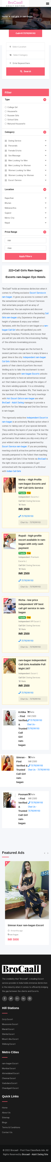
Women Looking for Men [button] (19, 170)
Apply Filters (25, 256)
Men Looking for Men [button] (18, 160)
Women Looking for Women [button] (21, 175)
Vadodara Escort (9, 1083)
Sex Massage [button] (14, 155)
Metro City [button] (9, 218)
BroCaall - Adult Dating (13, 402)
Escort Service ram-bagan (14, 446)
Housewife (12, 111)
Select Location (19, 47)
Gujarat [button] (8, 213)
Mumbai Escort (9, 1068)
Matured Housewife (16, 124)
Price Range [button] (11, 232)
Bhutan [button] (8, 203)
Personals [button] (12, 145)
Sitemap (6, 1117)
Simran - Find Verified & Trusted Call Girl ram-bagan (22, 769)
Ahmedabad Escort (10, 1073)
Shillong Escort (9, 1044)
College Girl (12, 107)
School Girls (12, 119)
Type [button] (7, 99)
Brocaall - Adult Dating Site (35, 1154)
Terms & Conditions (11, 1127)
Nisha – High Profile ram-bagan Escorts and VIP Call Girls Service (32, 483)
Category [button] (9, 132)
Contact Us (7, 1132)
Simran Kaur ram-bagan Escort (23, 925)
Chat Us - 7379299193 (31, 522)
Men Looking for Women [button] (19, 165)
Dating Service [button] (14, 141)
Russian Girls (13, 115)
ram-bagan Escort (10, 1063)
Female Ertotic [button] (15, 150)
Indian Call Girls (14, 471)
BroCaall (42, 459)
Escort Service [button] (14, 180)
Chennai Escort (9, 1078)
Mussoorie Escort (10, 1024)
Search (27, 71)
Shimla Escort (8, 1034)
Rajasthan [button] (9, 198)
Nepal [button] (7, 223)
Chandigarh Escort (10, 1088)
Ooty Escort (7, 1019)
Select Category (20, 55)
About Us (6, 1112)
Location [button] (9, 189)
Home (5, 16)
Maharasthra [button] (10, 208)
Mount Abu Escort (10, 1039)
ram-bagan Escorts (30, 373)
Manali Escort (8, 1029)
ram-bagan (28, 16)
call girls (15, 16)
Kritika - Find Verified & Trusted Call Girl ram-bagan (22, 728)
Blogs (4, 1122)
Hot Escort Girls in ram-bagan (21, 398)
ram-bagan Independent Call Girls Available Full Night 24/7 (32, 664)
